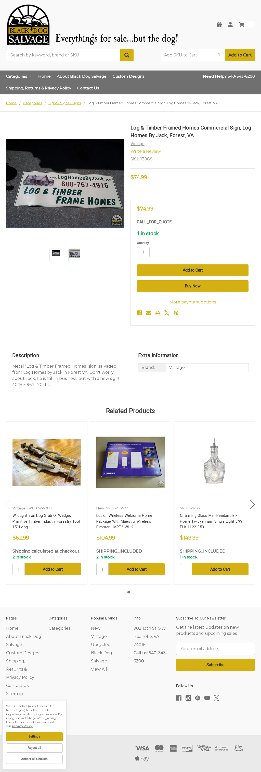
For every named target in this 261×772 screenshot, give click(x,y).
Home (44, 76)
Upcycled (101, 644)
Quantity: (143, 243)
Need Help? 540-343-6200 (229, 76)
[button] (215, 713)
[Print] (157, 312)
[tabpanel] (46, 503)
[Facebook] (139, 312)
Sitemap (14, 693)
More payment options (192, 302)
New (95, 628)
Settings (34, 736)
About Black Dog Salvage (82, 76)
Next (252, 504)
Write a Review (145, 151)
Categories (16, 76)
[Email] (148, 312)
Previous (7, 504)
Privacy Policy (22, 726)
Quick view (47, 462)
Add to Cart (240, 55)
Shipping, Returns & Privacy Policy (38, 88)
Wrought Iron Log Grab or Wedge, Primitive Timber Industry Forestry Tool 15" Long (46, 521)
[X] (166, 312)
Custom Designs (128, 76)
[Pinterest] (176, 312)
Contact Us (88, 88)
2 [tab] (133, 592)
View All (99, 669)
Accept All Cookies (34, 759)
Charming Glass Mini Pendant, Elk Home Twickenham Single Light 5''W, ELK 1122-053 (211, 521)
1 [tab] (128, 592)
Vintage (99, 636)
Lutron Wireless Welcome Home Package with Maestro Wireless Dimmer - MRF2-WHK (124, 521)
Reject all (34, 748)
